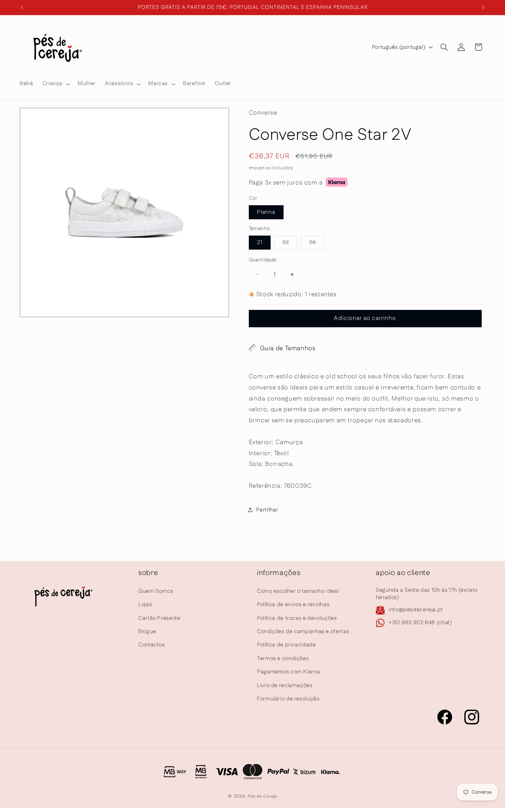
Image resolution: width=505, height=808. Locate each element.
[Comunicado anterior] (22, 7)
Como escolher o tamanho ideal (298, 591)
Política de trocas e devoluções (297, 618)
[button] (55, 84)
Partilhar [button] (267, 509)
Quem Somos (155, 591)
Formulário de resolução (288, 699)
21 (259, 242)
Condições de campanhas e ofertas (303, 631)
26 (316, 243)
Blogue (147, 631)
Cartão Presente (159, 618)
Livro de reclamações (285, 685)
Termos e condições (283, 658)
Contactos (151, 645)
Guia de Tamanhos (288, 348)
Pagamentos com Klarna (288, 672)
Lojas (145, 604)
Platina (266, 212)
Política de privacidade (286, 645)
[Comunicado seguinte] (483, 7)
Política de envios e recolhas (293, 604)
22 (289, 243)
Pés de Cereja (262, 797)
